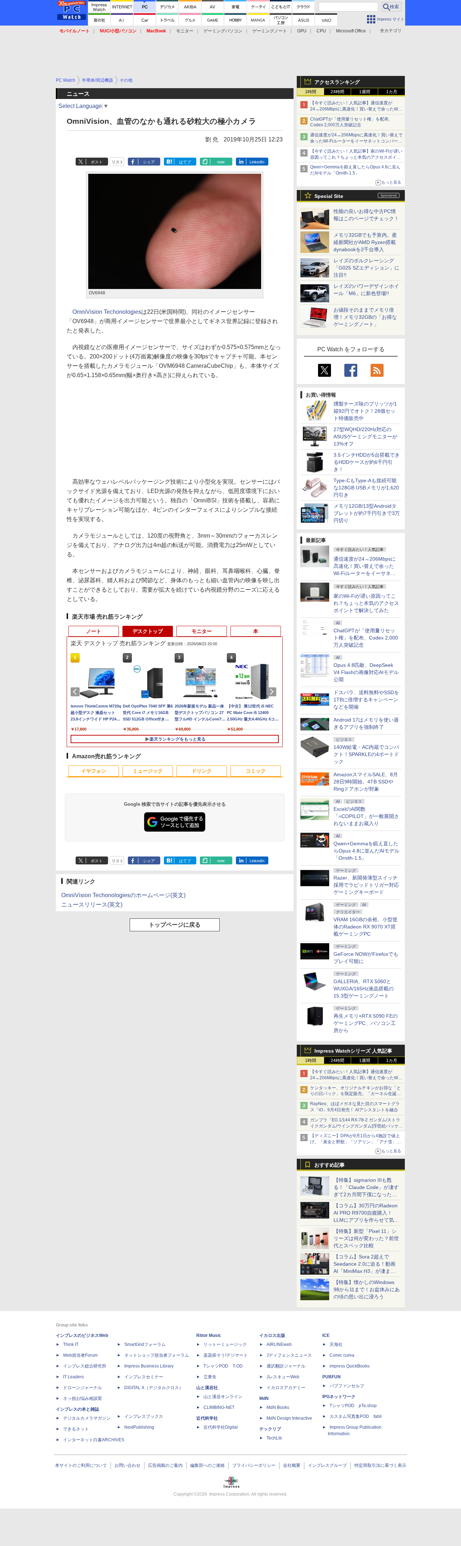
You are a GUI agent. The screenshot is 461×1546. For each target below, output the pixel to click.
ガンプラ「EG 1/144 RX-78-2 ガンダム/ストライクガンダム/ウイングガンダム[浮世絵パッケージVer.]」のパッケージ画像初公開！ (356, 1126)
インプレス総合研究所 (84, 1366)
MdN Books (278, 1407)
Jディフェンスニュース (289, 1355)
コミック (256, 771)
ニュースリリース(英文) (91, 904)
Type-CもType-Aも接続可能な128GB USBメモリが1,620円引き (366, 488)
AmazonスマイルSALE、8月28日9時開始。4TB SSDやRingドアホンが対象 (366, 782)
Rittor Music (208, 1335)
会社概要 (291, 1465)
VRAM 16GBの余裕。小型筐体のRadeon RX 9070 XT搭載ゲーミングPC (366, 927)
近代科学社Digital (220, 1427)
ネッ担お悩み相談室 (82, 1398)
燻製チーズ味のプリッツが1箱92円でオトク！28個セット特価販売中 (365, 411)
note (221, 162)
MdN (264, 1398)
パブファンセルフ (347, 1385)
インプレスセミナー (143, 1376)
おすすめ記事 (329, 1165)
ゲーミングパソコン (222, 30)
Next (273, 691)
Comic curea (342, 1355)
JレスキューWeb (283, 1376)
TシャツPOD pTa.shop (353, 1405)
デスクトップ (148, 631)
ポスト (97, 162)
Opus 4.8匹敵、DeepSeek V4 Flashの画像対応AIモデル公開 (366, 672)
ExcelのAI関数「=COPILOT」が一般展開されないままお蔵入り (366, 816)
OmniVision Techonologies (106, 312)
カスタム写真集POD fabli (356, 1416)
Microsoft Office (351, 30)
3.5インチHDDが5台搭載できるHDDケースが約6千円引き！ (367, 462)
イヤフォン (93, 771)
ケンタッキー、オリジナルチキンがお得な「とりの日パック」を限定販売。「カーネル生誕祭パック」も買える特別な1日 (355, 1094)
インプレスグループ (327, 1465)
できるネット (76, 1429)
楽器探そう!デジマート (225, 1355)
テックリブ (270, 1429)
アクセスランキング (337, 82)
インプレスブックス (143, 1416)
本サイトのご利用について (81, 1465)
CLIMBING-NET (218, 1407)
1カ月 (391, 91)
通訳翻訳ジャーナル (286, 1366)
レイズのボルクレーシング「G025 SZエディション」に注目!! (366, 268)
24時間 (337, 91)
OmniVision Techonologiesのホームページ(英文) (123, 895)
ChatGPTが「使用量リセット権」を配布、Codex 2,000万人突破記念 (366, 638)
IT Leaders (73, 1376)
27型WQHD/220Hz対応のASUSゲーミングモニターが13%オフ (365, 436)
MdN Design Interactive (289, 1418)
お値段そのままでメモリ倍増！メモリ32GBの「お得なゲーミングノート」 (365, 317)
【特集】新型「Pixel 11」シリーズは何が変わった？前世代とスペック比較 (366, 1238)
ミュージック (148, 771)
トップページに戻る (175, 925)
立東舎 (209, 1376)
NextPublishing (139, 1427)
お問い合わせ (127, 1465)
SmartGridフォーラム (145, 1344)
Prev (76, 691)
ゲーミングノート (269, 30)
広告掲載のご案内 (165, 1465)
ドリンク (202, 771)
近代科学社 (207, 1418)
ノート (93, 631)
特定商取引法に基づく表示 (380, 1465)
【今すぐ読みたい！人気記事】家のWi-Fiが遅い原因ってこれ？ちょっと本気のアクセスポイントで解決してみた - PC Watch (356, 157)
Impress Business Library (149, 1366)
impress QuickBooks (350, 1366)
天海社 (336, 1344)
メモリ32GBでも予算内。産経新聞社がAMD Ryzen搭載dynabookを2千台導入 (365, 242)
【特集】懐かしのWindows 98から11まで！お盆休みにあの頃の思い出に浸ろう (367, 1289)
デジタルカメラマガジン (87, 1418)
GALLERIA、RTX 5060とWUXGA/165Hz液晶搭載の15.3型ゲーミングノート (364, 988)
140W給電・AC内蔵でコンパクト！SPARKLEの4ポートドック (366, 754)
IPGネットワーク (338, 1396)
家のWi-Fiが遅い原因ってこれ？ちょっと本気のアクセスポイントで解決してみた (366, 603)
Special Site (328, 196)
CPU (321, 30)
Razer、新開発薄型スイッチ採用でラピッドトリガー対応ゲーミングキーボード (366, 885)
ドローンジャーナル (82, 1387)
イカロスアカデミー (286, 1387)
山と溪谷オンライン (222, 1396)
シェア (149, 162)
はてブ (185, 162)
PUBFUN (331, 1376)
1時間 (310, 91)
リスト (118, 162)
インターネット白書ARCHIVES (93, 1439)
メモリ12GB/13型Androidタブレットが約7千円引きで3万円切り (367, 513)
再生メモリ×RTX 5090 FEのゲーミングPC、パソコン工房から (366, 1023)
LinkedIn (257, 162)
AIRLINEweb (279, 1344)
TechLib (274, 1438)
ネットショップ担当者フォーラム (156, 1355)
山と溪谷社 (207, 1387)
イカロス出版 (272, 1335)
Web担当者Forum (80, 1355)
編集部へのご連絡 (207, 1465)
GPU (301, 30)
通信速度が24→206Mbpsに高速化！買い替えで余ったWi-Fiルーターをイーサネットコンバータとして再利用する (356, 141)
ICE (326, 1335)
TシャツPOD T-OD (223, 1366)
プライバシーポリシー (254, 1465)
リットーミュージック (225, 1344)
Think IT (71, 1344)
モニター (184, 30)
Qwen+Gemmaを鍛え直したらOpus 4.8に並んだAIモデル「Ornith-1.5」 (366, 851)
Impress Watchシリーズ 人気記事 (353, 1051)
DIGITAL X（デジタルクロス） (153, 1387)
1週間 (364, 91)
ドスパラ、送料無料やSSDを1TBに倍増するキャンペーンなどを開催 (366, 700)
